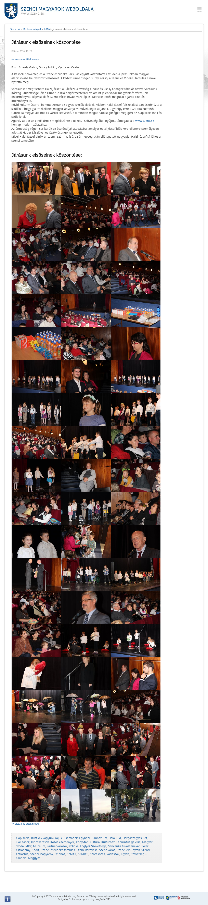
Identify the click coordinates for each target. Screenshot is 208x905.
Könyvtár (82, 842)
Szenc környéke (87, 850)
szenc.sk (57, 896)
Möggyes (34, 858)
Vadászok (113, 854)
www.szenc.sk (144, 121)
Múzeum (39, 846)
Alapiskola (22, 838)
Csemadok (71, 838)
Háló (112, 838)
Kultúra (95, 842)
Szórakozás (97, 854)
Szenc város (107, 850)
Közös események (62, 842)
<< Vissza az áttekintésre (25, 59)
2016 (47, 29)
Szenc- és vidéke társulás (58, 850)
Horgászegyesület (135, 838)
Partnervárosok (57, 846)
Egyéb (125, 854)
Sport (35, 850)
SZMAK (71, 854)
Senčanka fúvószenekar (124, 846)
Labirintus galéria (128, 842)
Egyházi (84, 838)
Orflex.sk (73, 899)
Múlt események (32, 29)
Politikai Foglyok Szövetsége (87, 846)
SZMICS (83, 854)
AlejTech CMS (103, 899)
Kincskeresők (40, 842)
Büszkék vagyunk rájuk (46, 838)
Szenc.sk (15, 29)
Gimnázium (99, 838)
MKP (28, 846)
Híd (118, 838)
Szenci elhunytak (128, 850)
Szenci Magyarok (41, 854)
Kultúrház (108, 842)
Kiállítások (22, 842)
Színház (60, 854)
